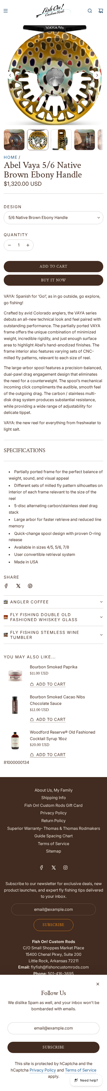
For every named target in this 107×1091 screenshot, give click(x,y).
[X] (53, 867)
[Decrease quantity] (9, 245)
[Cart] (100, 10)
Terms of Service (80, 1070)
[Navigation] (5, 10)
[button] (10, 75)
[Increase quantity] (27, 245)
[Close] (97, 984)
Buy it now (53, 280)
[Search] (89, 10)
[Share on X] (18, 586)
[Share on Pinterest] (30, 586)
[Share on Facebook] (6, 586)
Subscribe (53, 925)
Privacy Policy (43, 1070)
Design (13, 206)
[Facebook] (41, 867)
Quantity (16, 234)
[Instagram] (65, 867)
